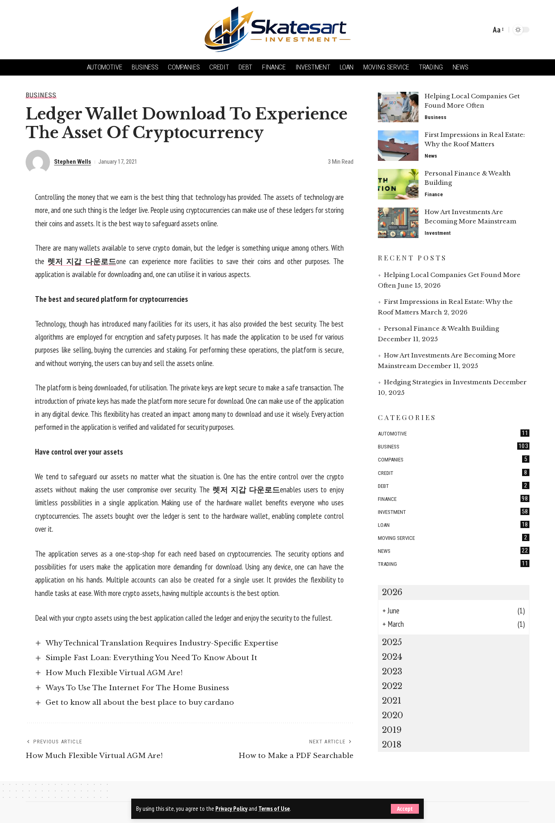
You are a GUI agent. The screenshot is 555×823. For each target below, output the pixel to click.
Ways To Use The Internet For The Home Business (137, 688)
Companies (452, 459)
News (431, 156)
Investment (438, 233)
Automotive (453, 433)
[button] (405, 809)
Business (41, 95)
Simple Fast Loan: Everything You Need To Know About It (151, 658)
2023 (392, 671)
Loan (453, 524)
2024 (392, 657)
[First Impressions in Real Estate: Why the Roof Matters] (398, 145)
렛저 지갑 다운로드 (82, 261)
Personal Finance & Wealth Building (441, 328)
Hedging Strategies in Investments (438, 382)
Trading (453, 563)
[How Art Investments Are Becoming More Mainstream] (398, 223)
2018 (391, 744)
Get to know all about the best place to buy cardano (140, 702)
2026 (392, 592)
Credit (452, 472)
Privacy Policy (231, 808)
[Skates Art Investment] (277, 29)
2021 (391, 701)
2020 (392, 715)
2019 (391, 730)
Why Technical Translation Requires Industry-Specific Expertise (162, 643)
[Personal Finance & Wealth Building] (398, 184)
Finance (434, 194)
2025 (392, 642)
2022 (392, 686)
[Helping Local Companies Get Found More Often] (398, 107)
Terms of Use (274, 808)
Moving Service (452, 537)
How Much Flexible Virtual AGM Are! (114, 673)
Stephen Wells (72, 161)
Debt (452, 485)
